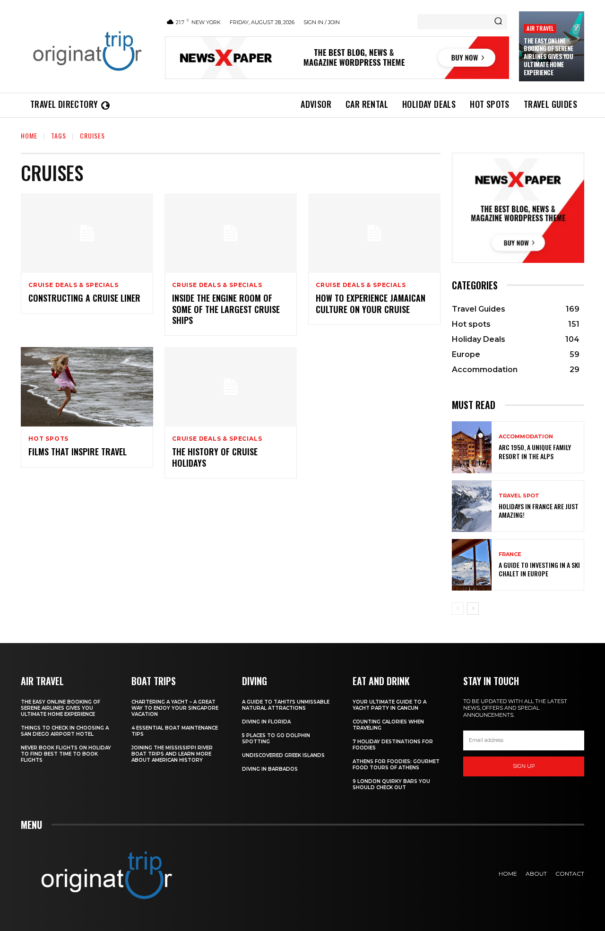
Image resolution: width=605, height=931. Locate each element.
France (510, 554)
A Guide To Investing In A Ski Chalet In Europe (539, 569)
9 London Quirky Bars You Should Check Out (391, 784)
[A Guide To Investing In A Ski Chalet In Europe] (472, 565)
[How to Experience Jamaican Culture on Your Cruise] (374, 233)
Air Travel (540, 28)
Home (29, 135)
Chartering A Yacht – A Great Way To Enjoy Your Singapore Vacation (174, 708)
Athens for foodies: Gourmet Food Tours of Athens (396, 764)
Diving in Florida (266, 722)
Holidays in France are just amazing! (539, 510)
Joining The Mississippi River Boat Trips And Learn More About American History (172, 754)
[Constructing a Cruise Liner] (87, 233)
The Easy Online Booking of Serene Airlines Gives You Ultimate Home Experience (548, 57)
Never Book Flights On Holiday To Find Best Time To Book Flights (66, 754)
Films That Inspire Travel (77, 451)
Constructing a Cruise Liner (84, 298)
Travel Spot (519, 495)
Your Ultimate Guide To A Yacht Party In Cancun (389, 705)
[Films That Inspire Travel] (87, 386)
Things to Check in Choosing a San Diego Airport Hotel (65, 731)
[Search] (498, 21)
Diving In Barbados (270, 769)
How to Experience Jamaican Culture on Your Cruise (370, 303)
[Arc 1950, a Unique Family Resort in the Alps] (472, 447)
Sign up (524, 766)
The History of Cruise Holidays (215, 457)
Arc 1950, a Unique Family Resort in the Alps (535, 451)
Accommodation (526, 436)
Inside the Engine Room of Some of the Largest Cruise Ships (226, 309)
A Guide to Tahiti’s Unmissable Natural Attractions (285, 705)
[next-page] (473, 608)
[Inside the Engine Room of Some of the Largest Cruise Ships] (230, 233)
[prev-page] (458, 608)
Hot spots (48, 439)
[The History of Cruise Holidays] (230, 386)
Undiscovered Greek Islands (283, 755)
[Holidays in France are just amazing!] (472, 506)
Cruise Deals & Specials (73, 285)
